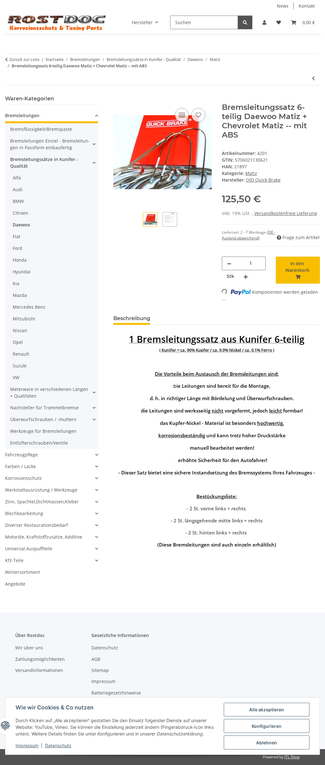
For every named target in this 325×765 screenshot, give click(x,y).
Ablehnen (266, 742)
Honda (20, 260)
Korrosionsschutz (23, 478)
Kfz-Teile (14, 560)
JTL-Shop (292, 757)
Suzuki (20, 366)
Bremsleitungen (22, 115)
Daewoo (21, 225)
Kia (16, 283)
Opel (18, 342)
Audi (18, 189)
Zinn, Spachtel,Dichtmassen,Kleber (42, 502)
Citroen (20, 213)
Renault (21, 354)
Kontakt (307, 6)
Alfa (17, 178)
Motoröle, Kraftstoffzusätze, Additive (43, 537)
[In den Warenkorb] (118, 99)
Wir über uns (29, 648)
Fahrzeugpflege (21, 455)
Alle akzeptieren (266, 709)
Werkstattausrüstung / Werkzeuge (41, 490)
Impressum (27, 745)
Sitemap (100, 670)
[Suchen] (245, 22)
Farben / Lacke (20, 466)
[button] (264, 22)
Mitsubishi (24, 319)
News (283, 6)
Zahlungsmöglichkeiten (40, 659)
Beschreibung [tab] (131, 318)
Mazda (20, 295)
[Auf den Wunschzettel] (198, 115)
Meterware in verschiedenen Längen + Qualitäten (49, 392)
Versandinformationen (39, 670)
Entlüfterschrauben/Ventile (39, 443)
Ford (17, 248)
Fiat (16, 236)
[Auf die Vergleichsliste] (182, 115)
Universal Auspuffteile (28, 549)
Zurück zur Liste (24, 59)
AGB (95, 659)
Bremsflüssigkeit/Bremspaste (41, 129)
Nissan (20, 330)
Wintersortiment (22, 572)
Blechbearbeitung (24, 513)
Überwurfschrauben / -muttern (43, 419)
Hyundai (21, 272)
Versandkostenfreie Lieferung (285, 213)
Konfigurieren (267, 726)
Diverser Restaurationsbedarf (36, 525)
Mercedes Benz (29, 307)
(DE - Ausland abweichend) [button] (248, 235)
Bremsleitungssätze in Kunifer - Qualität (44, 162)
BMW (18, 201)
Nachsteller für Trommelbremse (44, 408)
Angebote (15, 584)
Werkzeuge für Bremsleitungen (43, 431)
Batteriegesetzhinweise (116, 693)
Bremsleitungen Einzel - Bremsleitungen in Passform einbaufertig (50, 144)
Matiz (251, 173)
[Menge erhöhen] (246, 276)
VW (16, 377)
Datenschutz (58, 745)
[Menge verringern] (229, 263)
